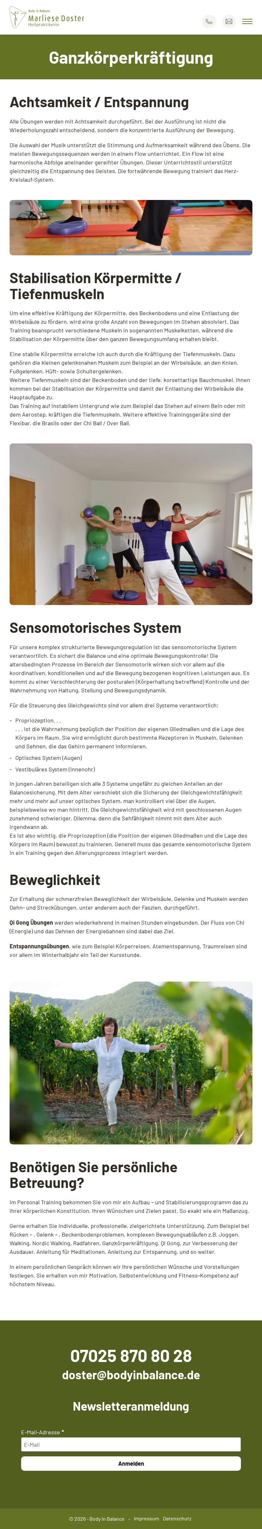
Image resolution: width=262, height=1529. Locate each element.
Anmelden (131, 1463)
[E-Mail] (229, 21)
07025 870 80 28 (131, 1355)
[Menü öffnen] (247, 21)
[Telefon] (209, 21)
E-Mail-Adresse (40, 1432)
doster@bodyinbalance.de (131, 1374)
